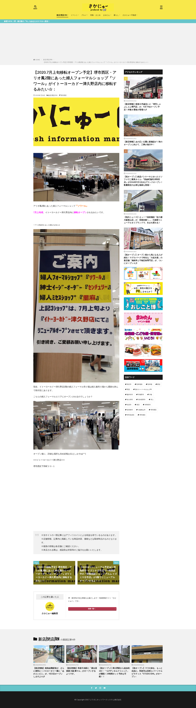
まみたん (106, 15)
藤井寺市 (130, 394)
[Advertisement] (98, 41)
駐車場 (150, 384)
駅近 (158, 384)
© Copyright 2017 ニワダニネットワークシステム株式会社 (98, 700)
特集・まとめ (95, 15)
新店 (138, 405)
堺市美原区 (130, 415)
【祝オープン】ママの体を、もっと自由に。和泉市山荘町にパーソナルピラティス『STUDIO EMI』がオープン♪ (147, 672)
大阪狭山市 (141, 410)
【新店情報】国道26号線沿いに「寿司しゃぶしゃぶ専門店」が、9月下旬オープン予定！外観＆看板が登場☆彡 (142, 107)
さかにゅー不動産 (129, 15)
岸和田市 (148, 405)
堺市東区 (142, 415)
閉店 (128, 389)
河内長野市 (141, 399)
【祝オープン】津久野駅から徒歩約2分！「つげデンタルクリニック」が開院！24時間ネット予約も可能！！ (114, 672)
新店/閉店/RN (62, 15)
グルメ (84, 15)
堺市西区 (64, 95)
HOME (37, 60)
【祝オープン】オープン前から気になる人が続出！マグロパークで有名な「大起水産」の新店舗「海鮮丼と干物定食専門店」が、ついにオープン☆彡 (143, 259)
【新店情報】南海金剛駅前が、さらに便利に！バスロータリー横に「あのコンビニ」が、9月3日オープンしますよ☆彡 (48, 672)
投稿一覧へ (91, 609)
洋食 (150, 394)
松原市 (129, 405)
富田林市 (130, 410)
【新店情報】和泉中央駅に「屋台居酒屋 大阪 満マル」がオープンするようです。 (81, 671)
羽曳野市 (141, 394)
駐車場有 (139, 384)
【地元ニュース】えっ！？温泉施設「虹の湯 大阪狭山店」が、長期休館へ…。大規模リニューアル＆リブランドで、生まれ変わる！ (143, 220)
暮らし (116, 15)
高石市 (129, 384)
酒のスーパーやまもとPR (143, 389)
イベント (74, 15)
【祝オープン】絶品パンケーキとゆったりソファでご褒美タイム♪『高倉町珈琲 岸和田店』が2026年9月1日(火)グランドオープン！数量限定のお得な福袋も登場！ (143, 180)
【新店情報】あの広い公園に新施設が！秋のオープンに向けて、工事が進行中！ (143, 143)
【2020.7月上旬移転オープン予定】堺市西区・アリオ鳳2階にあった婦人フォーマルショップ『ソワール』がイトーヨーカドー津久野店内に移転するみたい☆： (96, 62)
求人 (152, 399)
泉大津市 (130, 399)
